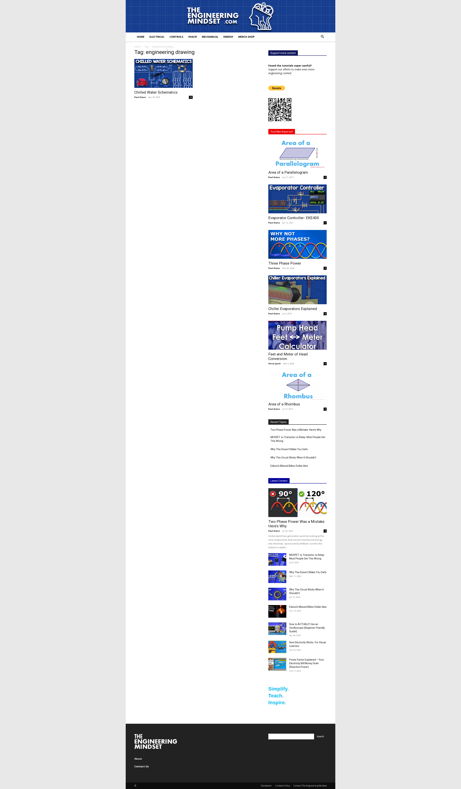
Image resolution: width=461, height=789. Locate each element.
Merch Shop (246, 36)
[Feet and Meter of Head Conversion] (297, 335)
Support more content (283, 53)
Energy (228, 36)
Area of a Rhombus (284, 404)
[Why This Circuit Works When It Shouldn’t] (277, 594)
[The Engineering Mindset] (230, 16)
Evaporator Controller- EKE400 (293, 218)
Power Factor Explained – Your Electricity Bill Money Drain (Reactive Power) (306, 663)
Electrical (156, 36)
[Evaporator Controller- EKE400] (297, 198)
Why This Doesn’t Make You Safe (289, 449)
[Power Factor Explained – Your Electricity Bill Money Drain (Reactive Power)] (277, 664)
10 (191, 97)
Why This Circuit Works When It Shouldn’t (293, 457)
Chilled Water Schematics (156, 92)
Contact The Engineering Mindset (310, 785)
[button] (322, 37)
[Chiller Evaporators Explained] (297, 289)
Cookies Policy (282, 785)
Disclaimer (266, 785)
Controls (176, 36)
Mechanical (210, 36)
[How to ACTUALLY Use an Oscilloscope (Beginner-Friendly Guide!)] (277, 628)
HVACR (192, 36)
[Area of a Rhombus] (297, 385)
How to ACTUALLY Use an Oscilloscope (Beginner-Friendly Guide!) (307, 628)
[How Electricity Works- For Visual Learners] (277, 647)
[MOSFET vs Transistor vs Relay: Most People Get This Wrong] (277, 559)
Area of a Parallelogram (288, 172)
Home (140, 36)
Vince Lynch (274, 363)
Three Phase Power (284, 263)
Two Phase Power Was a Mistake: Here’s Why (295, 429)
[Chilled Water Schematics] (163, 73)
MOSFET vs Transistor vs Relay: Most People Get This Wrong (297, 439)
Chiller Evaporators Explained (292, 309)
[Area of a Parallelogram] (297, 153)
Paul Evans (140, 97)
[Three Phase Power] (297, 244)
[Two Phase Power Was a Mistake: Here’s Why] (297, 502)
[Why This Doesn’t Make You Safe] (277, 576)
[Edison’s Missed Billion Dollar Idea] (277, 611)
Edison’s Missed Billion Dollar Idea (289, 465)
